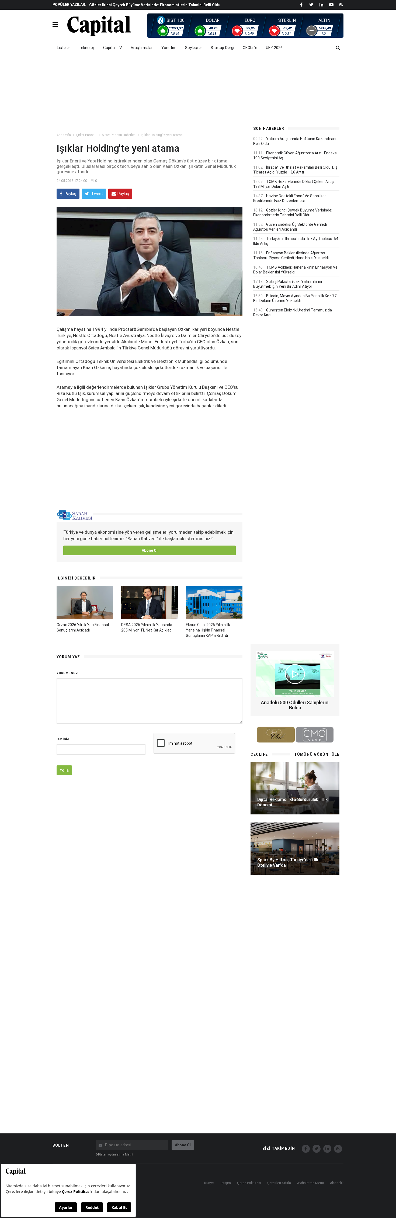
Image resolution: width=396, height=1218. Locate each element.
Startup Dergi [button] (222, 47)
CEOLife (250, 47)
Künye (209, 1183)
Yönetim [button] (168, 47)
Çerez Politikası (249, 1183)
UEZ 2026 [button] (274, 47)
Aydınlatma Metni (310, 1183)
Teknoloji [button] (87, 47)
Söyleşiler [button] (193, 47)
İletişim (225, 1183)
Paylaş (70, 194)
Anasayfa (64, 135)
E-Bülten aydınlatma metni (114, 1154)
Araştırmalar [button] (142, 47)
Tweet (97, 194)
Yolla (64, 770)
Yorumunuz (67, 673)
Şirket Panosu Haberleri (119, 135)
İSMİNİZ (63, 739)
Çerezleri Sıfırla (279, 1183)
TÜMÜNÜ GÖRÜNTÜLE (316, 754)
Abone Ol (150, 550)
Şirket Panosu (86, 135)
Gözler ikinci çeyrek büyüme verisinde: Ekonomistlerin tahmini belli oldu (154, 5)
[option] (166, 5)
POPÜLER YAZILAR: (69, 4)
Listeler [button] (63, 47)
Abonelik (337, 1183)
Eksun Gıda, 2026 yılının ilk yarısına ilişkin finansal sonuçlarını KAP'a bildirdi (208, 630)
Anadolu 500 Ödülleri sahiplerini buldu (295, 705)
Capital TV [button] (112, 47)
